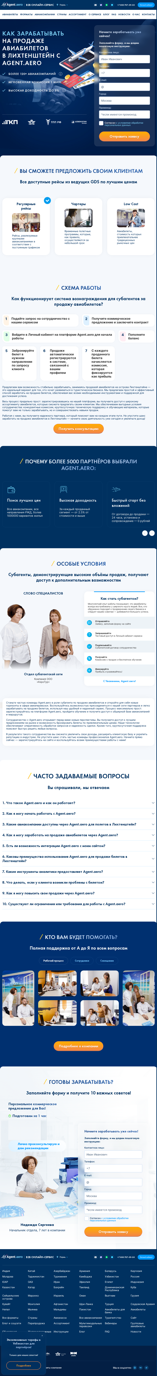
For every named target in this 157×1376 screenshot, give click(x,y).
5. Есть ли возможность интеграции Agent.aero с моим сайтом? (53, 845)
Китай (31, 1271)
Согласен (124, 124)
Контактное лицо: (109, 52)
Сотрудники (82, 960)
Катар (31, 1287)
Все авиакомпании (90, 1317)
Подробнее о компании (78, 1046)
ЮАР (5, 1281)
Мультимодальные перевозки (90, 1325)
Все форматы (10, 1317)
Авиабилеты (10, 14)
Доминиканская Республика (114, 1289)
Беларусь (110, 1271)
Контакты (148, 14)
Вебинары (111, 1323)
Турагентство (113, 1317)
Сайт (134, 1317)
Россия (135, 1276)
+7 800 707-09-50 (126, 5)
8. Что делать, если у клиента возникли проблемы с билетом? (53, 882)
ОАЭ (30, 1281)
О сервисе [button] (95, 14)
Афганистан (61, 1304)
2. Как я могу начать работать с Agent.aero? (39, 813)
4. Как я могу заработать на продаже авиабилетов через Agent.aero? (60, 835)
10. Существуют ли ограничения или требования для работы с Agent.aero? (63, 903)
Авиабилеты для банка (115, 1311)
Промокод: (105, 107)
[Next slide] (152, 533)
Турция (109, 1304)
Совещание (107, 960)
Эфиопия (84, 1281)
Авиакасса (60, 1317)
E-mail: (103, 80)
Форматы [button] (26, 14)
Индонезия (137, 1281)
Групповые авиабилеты (138, 1325)
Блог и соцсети (11, 1323)
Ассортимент (62, 1323)
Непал (6, 1309)
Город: (103, 94)
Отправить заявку (124, 136)
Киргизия (136, 1271)
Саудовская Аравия (143, 1304)
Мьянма (32, 1309)
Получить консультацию (79, 428)
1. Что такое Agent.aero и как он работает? (38, 802)
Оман (82, 1295)
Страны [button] (62, 14)
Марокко (33, 1295)
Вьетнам (110, 1295)
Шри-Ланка (86, 1304)
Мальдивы (60, 1309)
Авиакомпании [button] (45, 14)
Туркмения (60, 1276)
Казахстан (8, 1287)
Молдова (7, 1276)
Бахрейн (59, 1287)
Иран (57, 1281)
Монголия (34, 1304)
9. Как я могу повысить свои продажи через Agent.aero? (48, 893)
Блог (106, 14)
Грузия (135, 1295)
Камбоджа (85, 1276)
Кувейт (6, 1304)
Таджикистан (36, 1276)
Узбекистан (112, 1276)
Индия (6, 1271)
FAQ (114, 14)
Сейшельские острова (10, 1297)
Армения (84, 1271)
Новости (124, 14)
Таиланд (84, 1287)
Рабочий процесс (53, 960)
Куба (133, 1287)
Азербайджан (62, 1271)
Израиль (59, 1295)
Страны (32, 1317)
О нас (136, 14)
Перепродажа (36, 1323)
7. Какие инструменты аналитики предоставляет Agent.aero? (52, 871)
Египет (109, 1281)
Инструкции (61, 1331)
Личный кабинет (146, 5)
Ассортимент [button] (77, 14)
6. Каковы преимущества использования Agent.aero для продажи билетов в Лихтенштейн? (64, 858)
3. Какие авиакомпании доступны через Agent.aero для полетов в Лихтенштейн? (69, 824)
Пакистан (85, 1309)
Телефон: (104, 66)
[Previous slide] (145, 533)
